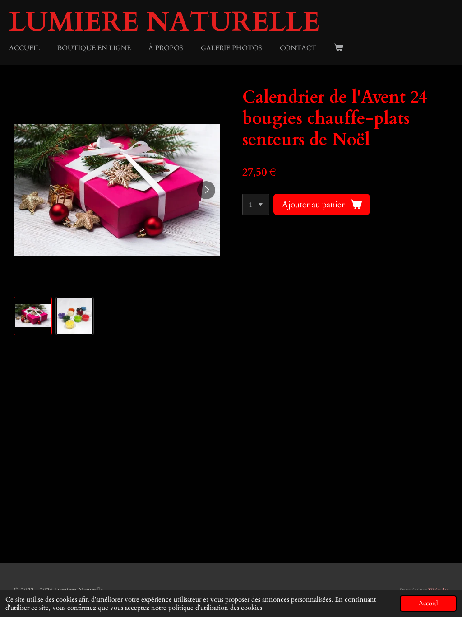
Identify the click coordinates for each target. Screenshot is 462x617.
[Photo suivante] (206, 190)
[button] (33, 316)
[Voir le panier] (338, 48)
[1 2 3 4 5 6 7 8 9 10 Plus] (255, 204)
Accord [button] (428, 603)
